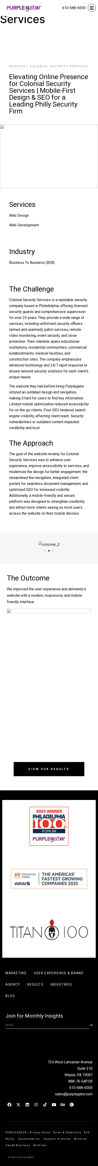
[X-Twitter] (18, 1105)
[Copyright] (71, 1105)
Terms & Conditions (67, 1132)
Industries (61, 984)
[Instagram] (36, 1105)
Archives (40, 1145)
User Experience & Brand (58, 973)
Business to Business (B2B (31, 262)
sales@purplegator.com (74, 1094)
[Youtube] (54, 1105)
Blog (10, 996)
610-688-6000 (73, 8)
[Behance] (63, 1105)
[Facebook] (9, 1105)
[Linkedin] (27, 1105)
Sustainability (30, 1139)
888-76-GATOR (80, 1081)
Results (17, 66)
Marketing (15, 973)
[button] (12, 544)
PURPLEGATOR (16, 1132)
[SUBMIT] (91, 1025)
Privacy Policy (40, 1132)
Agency (12, 984)
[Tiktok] (45, 1105)
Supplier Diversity (57, 1139)
